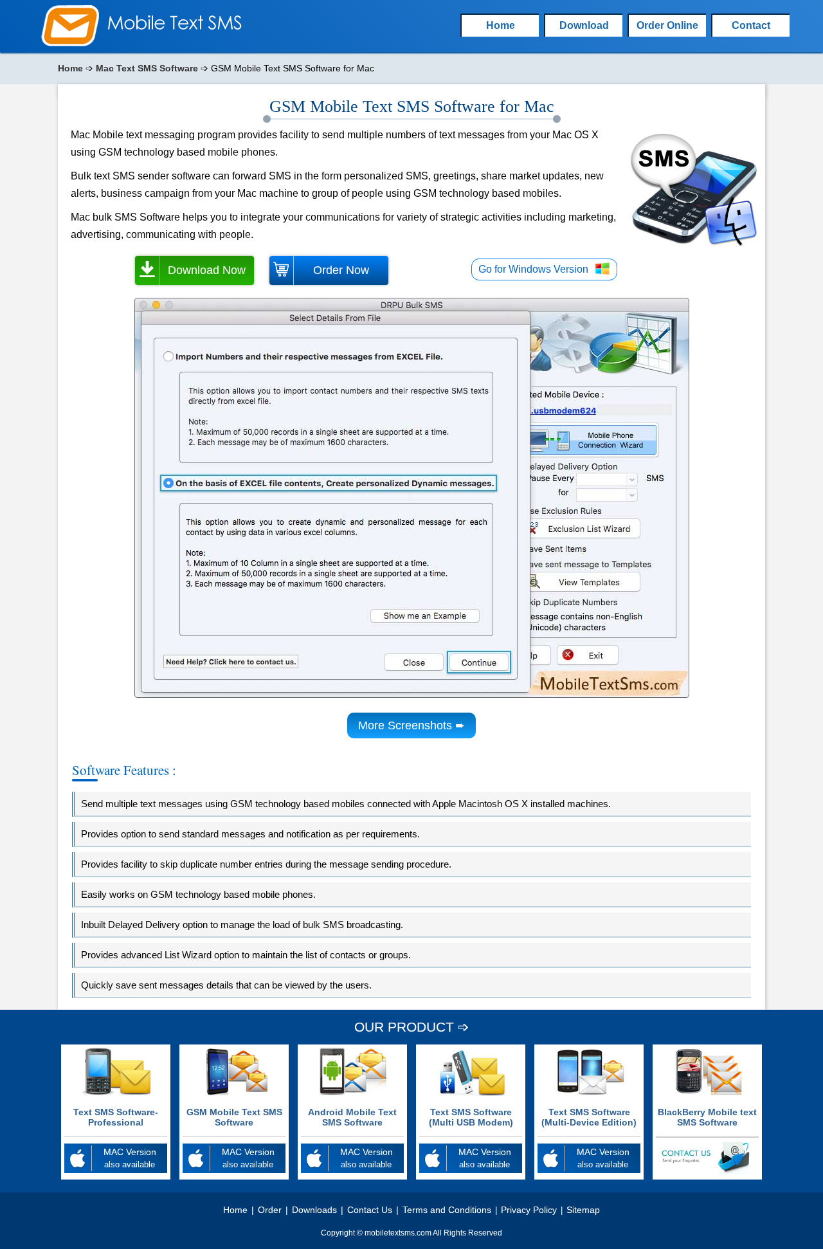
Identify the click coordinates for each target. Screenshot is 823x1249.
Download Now (207, 270)
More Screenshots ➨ (411, 725)
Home (70, 68)
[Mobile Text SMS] (70, 43)
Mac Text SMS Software (147, 68)
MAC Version (130, 1158)
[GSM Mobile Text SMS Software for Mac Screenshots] (411, 694)
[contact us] (707, 1171)
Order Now (341, 270)
